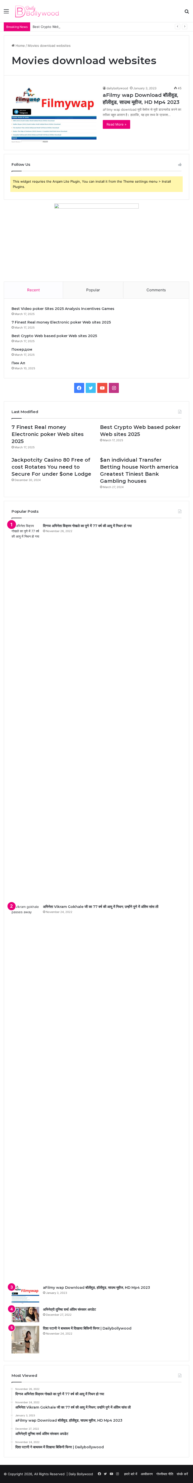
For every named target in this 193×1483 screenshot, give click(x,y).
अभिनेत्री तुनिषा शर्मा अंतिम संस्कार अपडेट (69, 1309)
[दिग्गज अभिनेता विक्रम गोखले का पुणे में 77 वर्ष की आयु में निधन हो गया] (25, 712)
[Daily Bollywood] (37, 11)
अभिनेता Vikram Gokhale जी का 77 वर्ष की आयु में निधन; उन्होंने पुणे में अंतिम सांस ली (100, 906)
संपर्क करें (182, 1474)
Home (20, 46)
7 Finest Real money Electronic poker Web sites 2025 (61, 322)
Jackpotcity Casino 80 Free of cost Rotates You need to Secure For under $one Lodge (51, 467)
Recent (33, 290)
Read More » (116, 124)
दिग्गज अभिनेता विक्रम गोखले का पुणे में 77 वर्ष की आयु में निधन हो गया (87, 526)
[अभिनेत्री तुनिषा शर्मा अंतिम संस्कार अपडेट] (25, 1314)
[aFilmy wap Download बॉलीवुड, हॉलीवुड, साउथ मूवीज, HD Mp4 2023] (54, 114)
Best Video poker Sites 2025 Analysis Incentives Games (63, 308)
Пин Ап (18, 363)
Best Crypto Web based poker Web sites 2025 (69, 27)
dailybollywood (117, 88)
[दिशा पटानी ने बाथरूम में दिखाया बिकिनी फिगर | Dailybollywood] (25, 1339)
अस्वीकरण (147, 1474)
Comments (156, 290)
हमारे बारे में (130, 1474)
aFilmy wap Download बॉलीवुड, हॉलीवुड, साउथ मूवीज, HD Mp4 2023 (96, 1287)
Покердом (22, 349)
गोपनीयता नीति (164, 1474)
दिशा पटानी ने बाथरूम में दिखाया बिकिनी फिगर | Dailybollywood (87, 1328)
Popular (93, 290)
